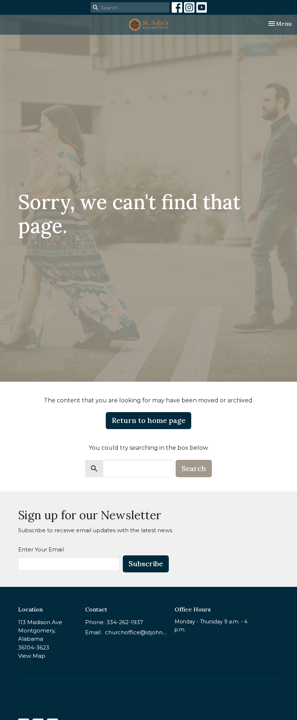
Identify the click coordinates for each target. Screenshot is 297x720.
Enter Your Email (41, 549)
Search (193, 468)
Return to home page (148, 420)
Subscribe (146, 563)
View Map (31, 655)
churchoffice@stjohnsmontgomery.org (136, 632)
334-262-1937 (124, 622)
